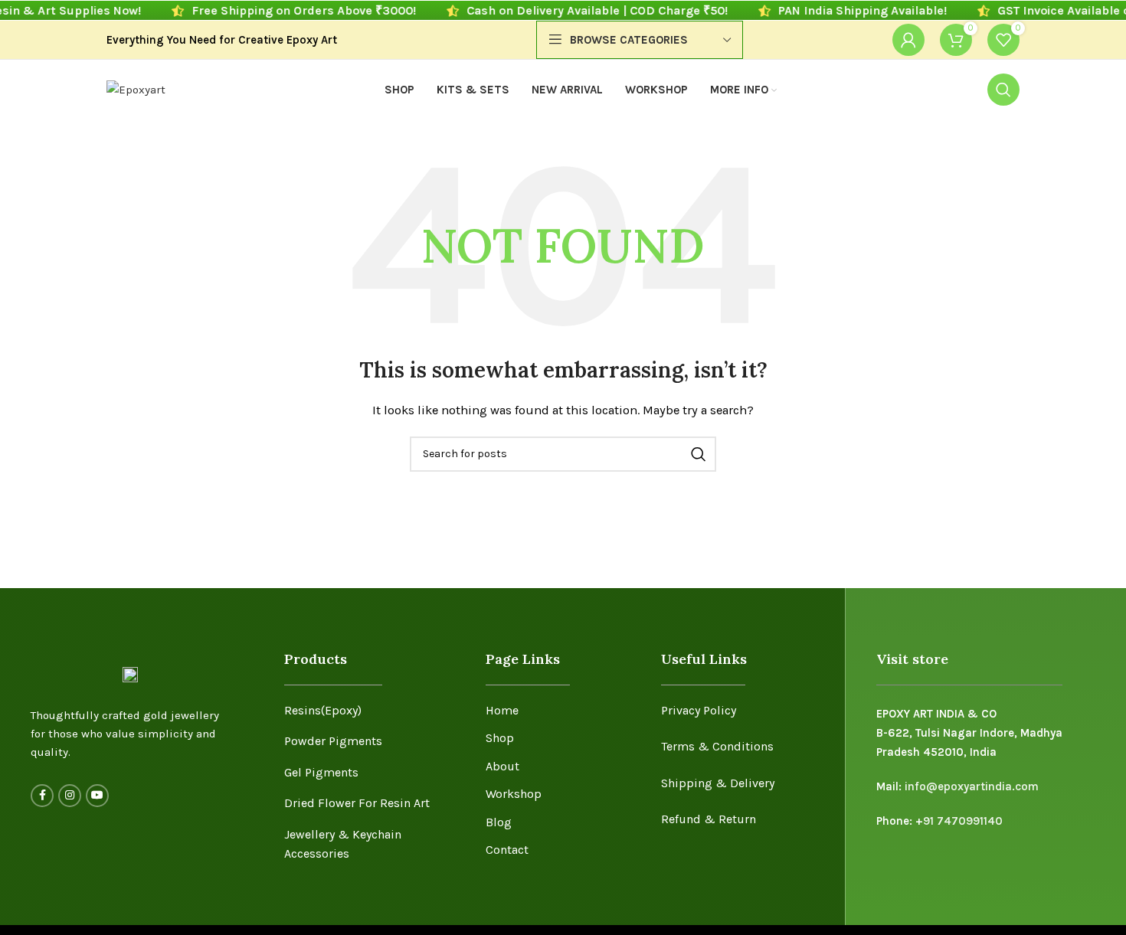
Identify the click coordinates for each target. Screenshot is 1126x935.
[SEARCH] (698, 454)
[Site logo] (135, 89)
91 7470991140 (963, 821)
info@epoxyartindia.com (972, 786)
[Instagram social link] (69, 795)
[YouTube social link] (97, 795)
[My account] (908, 40)
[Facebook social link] (42, 795)
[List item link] (373, 711)
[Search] (1003, 89)
